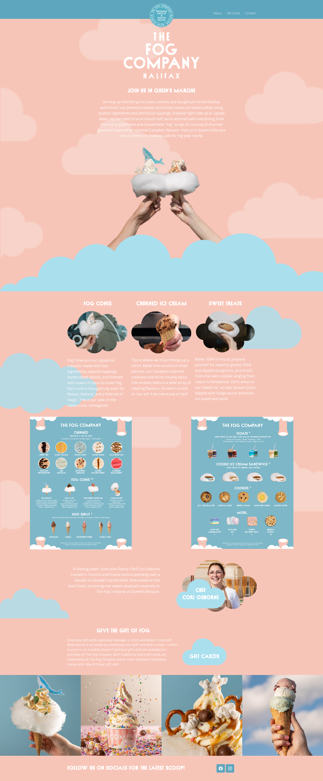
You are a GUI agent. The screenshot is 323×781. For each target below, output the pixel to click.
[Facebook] (221, 768)
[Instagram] (230, 768)
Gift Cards (233, 13)
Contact (250, 13)
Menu (218, 13)
